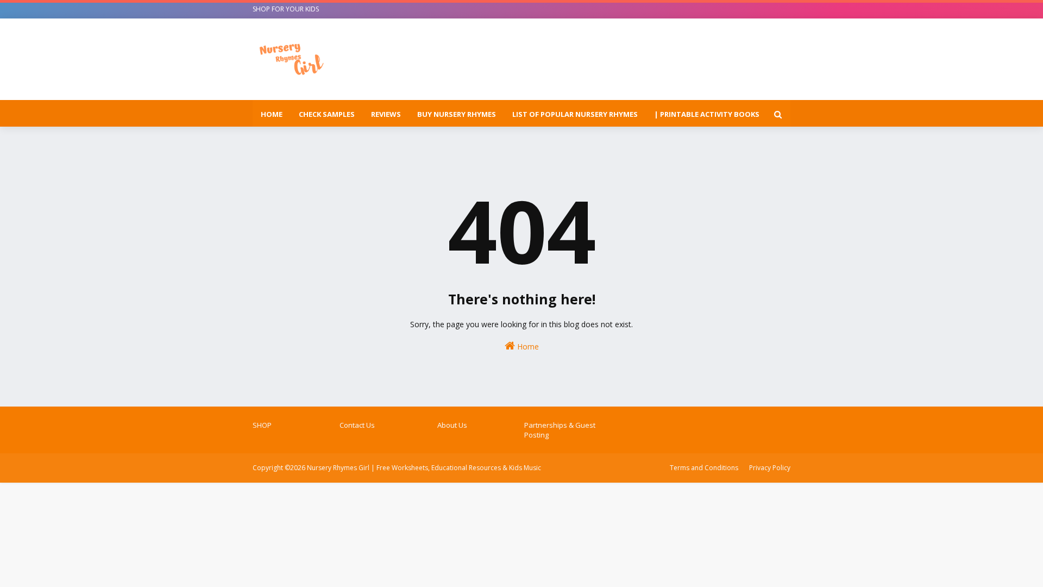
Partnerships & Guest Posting (559, 430)
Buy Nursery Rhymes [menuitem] (456, 114)
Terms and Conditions (704, 467)
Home (527, 346)
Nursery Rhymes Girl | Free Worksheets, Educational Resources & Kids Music (424, 467)
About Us (452, 425)
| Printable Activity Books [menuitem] (706, 114)
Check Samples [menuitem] (327, 114)
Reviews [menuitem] (386, 114)
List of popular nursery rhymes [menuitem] (575, 114)
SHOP (262, 425)
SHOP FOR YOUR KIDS (286, 9)
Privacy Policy (769, 467)
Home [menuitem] (271, 114)
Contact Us (357, 425)
